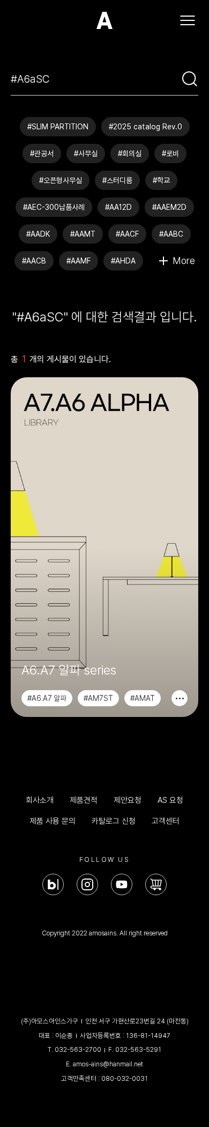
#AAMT (82, 234)
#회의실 (129, 153)
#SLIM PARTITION (57, 126)
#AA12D (118, 207)
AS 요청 (170, 800)
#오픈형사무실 (60, 180)
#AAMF (78, 261)
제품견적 (84, 800)
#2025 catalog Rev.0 (145, 126)
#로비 (170, 153)
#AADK (38, 234)
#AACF (127, 234)
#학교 (161, 180)
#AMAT (142, 698)
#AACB (34, 261)
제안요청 (127, 800)
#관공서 (42, 153)
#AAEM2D (169, 207)
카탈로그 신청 (114, 821)
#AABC (171, 234)
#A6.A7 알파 (46, 698)
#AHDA (123, 261)
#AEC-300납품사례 (54, 207)
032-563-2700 (78, 1049)
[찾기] (190, 79)
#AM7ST (98, 698)
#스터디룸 (117, 180)
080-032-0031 (124, 1078)
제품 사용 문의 (52, 821)
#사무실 (86, 153)
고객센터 (166, 821)
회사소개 (40, 800)
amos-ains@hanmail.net (108, 1064)
